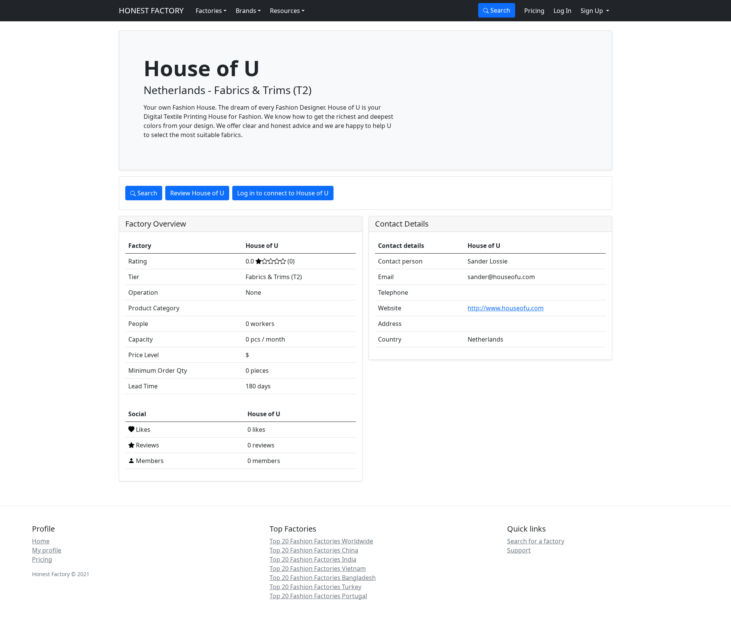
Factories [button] (209, 10)
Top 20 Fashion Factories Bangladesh (323, 577)
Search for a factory (535, 541)
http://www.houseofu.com (506, 308)
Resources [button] (285, 10)
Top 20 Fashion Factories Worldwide (321, 541)
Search (499, 10)
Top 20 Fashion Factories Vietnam (318, 568)
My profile (46, 550)
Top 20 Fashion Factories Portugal (318, 596)
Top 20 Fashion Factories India (313, 559)
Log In (562, 10)
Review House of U (197, 193)
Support (519, 550)
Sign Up (593, 10)
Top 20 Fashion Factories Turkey (315, 587)
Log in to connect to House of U (283, 193)
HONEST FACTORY (151, 10)
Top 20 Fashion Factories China (314, 550)
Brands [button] (246, 10)
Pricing (534, 10)
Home (40, 541)
